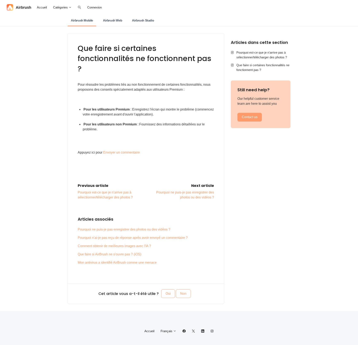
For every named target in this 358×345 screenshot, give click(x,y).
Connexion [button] (94, 7)
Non (183, 293)
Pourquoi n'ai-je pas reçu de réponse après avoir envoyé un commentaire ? (133, 237)
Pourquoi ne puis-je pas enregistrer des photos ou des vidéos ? (124, 229)
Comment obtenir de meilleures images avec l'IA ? (114, 246)
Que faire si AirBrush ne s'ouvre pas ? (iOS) (109, 254)
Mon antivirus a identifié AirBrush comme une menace (117, 262)
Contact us (250, 117)
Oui (168, 293)
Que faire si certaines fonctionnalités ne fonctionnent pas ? (262, 67)
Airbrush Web (112, 20)
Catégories (61, 7)
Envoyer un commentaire (121, 152)
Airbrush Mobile (82, 20)
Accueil (42, 7)
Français (167, 331)
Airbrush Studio (143, 20)
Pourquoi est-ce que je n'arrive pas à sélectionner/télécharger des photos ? (261, 55)
